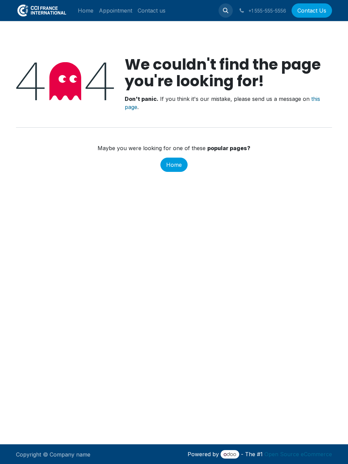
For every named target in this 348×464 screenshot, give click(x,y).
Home (174, 164)
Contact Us (311, 10)
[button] (226, 10)
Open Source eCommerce (298, 454)
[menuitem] (85, 10)
